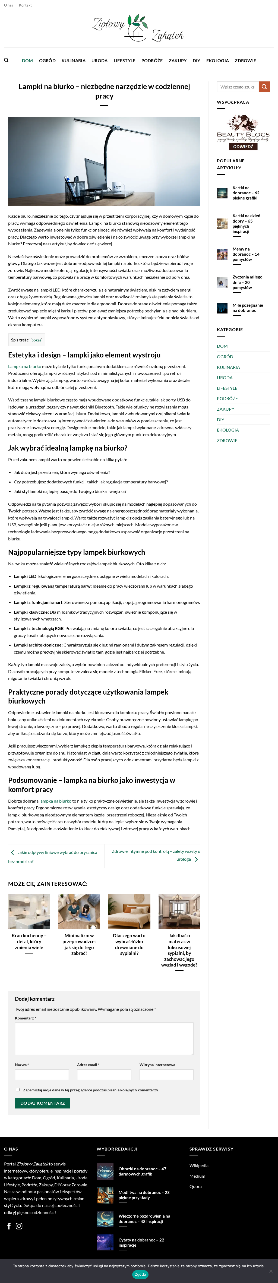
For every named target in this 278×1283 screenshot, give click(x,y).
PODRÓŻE (152, 60)
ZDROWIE (245, 60)
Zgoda (140, 1274)
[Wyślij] (264, 86)
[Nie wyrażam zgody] (270, 1272)
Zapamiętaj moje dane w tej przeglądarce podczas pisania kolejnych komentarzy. (91, 1090)
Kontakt (25, 5)
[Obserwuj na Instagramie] (19, 1226)
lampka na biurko (55, 800)
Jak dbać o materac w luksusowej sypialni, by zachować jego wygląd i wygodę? (179, 950)
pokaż (36, 340)
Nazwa (22, 1064)
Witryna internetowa (157, 1064)
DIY (196, 60)
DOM (27, 60)
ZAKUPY (178, 60)
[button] (6, 60)
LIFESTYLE (124, 60)
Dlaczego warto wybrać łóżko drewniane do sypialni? (129, 944)
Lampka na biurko (24, 366)
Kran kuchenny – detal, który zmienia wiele (29, 941)
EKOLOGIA (217, 60)
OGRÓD (47, 60)
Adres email (88, 1064)
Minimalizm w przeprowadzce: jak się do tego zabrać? (79, 944)
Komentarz (25, 1018)
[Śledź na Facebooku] (9, 1226)
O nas (8, 5)
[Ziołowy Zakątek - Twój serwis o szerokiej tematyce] (139, 29)
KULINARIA (74, 60)
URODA (99, 60)
